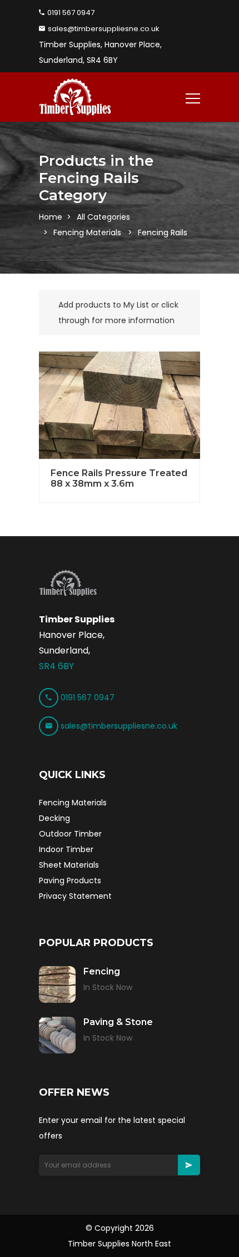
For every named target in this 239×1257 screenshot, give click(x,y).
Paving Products (70, 880)
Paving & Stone (118, 1022)
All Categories (103, 217)
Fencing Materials (87, 232)
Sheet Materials (69, 864)
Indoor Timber (66, 849)
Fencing (101, 971)
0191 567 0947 (70, 12)
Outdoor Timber (70, 833)
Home (50, 217)
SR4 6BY (56, 666)
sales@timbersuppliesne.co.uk (103, 28)
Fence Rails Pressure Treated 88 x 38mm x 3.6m (119, 478)
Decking (54, 818)
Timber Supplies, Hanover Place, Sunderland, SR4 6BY (100, 52)
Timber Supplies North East (119, 1243)
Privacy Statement (75, 896)
